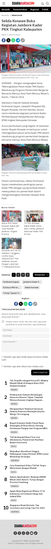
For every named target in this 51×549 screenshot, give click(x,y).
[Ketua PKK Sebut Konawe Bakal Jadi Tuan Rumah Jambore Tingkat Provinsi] (11, 216)
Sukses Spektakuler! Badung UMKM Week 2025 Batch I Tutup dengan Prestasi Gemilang (28, 479)
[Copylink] (23, 40)
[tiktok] (35, 533)
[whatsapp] (23, 533)
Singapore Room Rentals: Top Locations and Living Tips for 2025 (27, 506)
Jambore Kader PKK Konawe (32, 282)
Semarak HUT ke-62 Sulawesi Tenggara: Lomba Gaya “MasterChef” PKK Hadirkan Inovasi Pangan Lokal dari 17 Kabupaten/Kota (11, 258)
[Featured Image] (25, 72)
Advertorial (17, 15)
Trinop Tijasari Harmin (12, 293)
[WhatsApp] (13, 40)
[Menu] (4, 3)
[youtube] (31, 533)
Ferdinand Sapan (11, 282)
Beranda (5, 15)
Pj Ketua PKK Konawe (12, 287)
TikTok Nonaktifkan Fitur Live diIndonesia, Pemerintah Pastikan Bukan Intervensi (26, 440)
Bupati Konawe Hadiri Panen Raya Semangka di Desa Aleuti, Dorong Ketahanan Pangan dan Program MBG (28, 425)
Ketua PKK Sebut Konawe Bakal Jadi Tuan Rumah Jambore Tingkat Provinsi (10, 228)
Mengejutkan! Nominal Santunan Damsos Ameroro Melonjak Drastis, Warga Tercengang (27, 411)
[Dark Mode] (43, 3)
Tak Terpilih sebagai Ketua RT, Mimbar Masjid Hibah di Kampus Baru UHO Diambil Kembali (29, 383)
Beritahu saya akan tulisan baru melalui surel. (24, 366)
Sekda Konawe (31, 287)
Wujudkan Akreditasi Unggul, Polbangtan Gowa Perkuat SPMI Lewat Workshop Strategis (29, 454)
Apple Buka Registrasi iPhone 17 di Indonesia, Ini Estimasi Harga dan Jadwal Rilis (27, 494)
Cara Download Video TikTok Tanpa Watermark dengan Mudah (28, 466)
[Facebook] (4, 40)
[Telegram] (18, 40)
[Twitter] (8, 40)
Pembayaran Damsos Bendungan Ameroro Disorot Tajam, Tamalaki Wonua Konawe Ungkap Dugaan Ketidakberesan (26, 398)
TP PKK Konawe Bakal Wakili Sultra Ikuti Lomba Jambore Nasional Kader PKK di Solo (34, 228)
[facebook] (15, 533)
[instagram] (27, 533)
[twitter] (19, 533)
